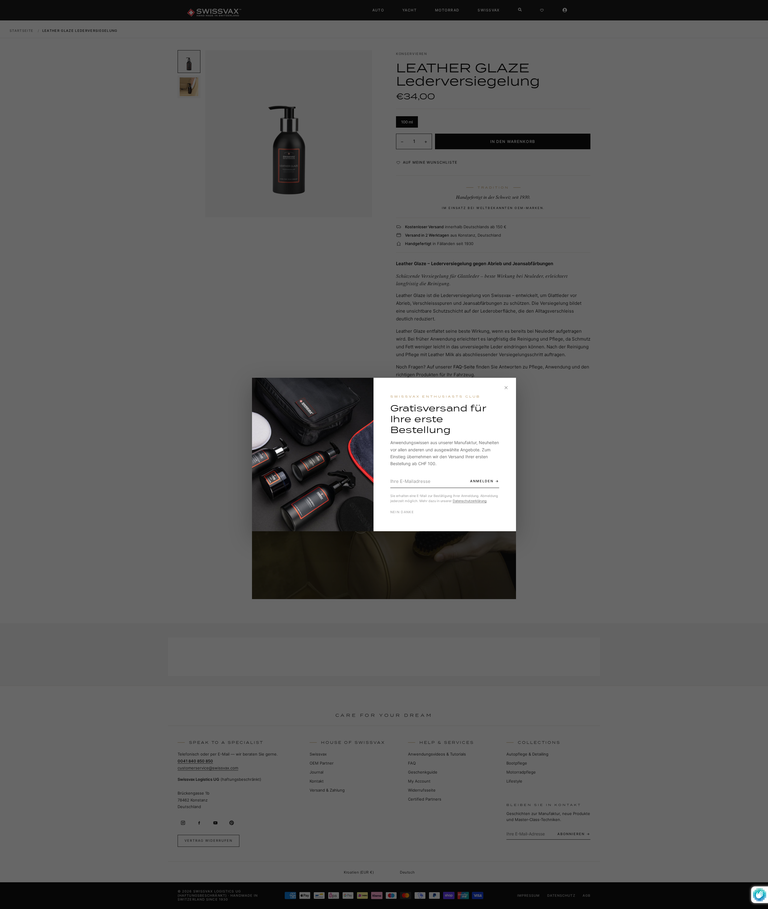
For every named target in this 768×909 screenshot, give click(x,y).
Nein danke (402, 512)
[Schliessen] (506, 387)
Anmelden (482, 481)
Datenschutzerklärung (470, 501)
